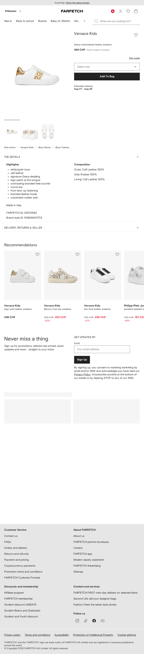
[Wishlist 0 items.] (128, 11)
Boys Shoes (44, 147)
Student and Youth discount (21, 616)
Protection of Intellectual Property (93, 635)
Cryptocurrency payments (19, 565)
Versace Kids (27, 147)
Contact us (10, 536)
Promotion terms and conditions (23, 571)
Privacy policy (12, 635)
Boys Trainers (62, 147)
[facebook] (94, 621)
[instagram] (77, 621)
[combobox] (107, 67)
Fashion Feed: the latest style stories (94, 604)
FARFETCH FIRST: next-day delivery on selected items (105, 592)
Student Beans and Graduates (22, 610)
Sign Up (82, 359)
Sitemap (78, 571)
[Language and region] (113, 11)
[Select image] (12, 131)
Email (77, 343)
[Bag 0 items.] (136, 11)
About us (78, 536)
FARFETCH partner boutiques (91, 542)
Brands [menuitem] (42, 21)
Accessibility (61, 635)
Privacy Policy (82, 374)
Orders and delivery (15, 547)
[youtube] (102, 621)
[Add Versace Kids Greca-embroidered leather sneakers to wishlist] (136, 35)
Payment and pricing (16, 559)
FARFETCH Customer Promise (22, 577)
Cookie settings (126, 635)
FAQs (7, 542)
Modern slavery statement (88, 559)
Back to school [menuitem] (25, 21)
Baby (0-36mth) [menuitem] (60, 21)
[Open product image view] (37, 75)
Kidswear (11, 11)
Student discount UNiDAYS (20, 604)
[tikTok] (86, 621)
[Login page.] (120, 11)
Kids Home (9, 147)
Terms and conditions (37, 635)
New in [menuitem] (8, 21)
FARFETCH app (82, 553)
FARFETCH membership (18, 598)
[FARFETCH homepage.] (72, 11)
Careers (78, 547)
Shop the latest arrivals (77, 3)
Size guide (134, 58)
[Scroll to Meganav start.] (84, 21)
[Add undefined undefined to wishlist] (37, 254)
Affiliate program (14, 592)
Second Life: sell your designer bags (94, 598)
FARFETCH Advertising (87, 565)
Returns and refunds (16, 553)
